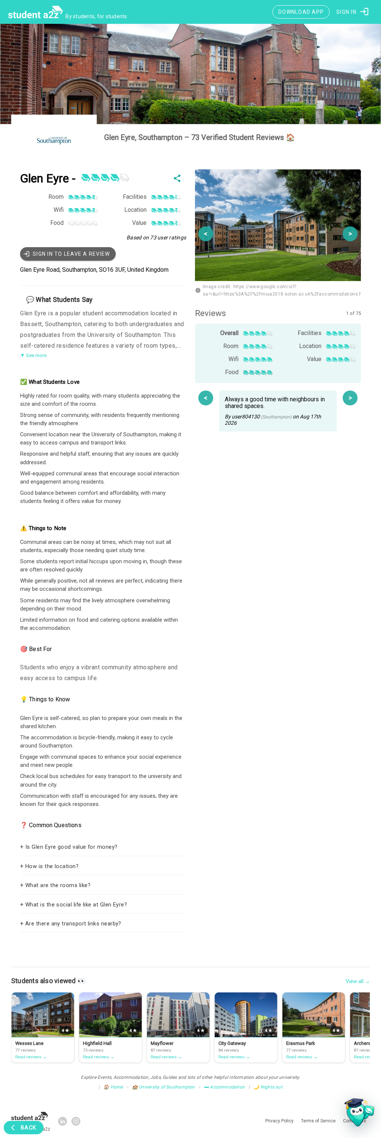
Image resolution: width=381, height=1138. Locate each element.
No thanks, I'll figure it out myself (190, 672)
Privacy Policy (212, 656)
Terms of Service (245, 656)
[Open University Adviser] (357, 1114)
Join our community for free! (190, 641)
